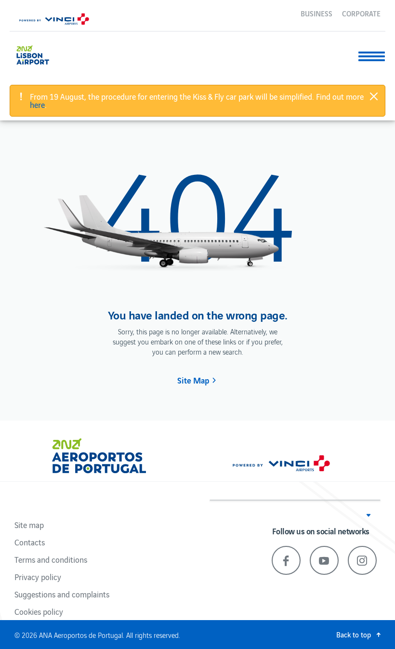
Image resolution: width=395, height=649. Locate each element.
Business (316, 13)
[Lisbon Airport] (40, 54)
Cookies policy (38, 611)
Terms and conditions (50, 559)
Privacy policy (37, 577)
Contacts (29, 542)
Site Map (193, 380)
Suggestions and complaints (61, 594)
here (37, 104)
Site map (29, 524)
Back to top (353, 634)
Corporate (361, 13)
